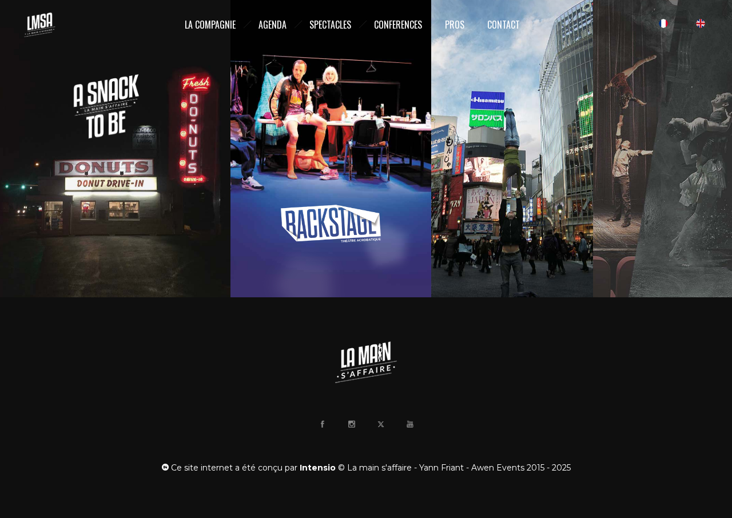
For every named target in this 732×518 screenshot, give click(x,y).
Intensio (318, 468)
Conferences (398, 24)
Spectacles (330, 24)
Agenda (272, 24)
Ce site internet (201, 468)
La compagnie (210, 24)
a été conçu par (266, 468)
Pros (454, 24)
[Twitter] (380, 424)
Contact (503, 24)
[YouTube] (409, 424)
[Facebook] (322, 424)
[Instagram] (351, 424)
